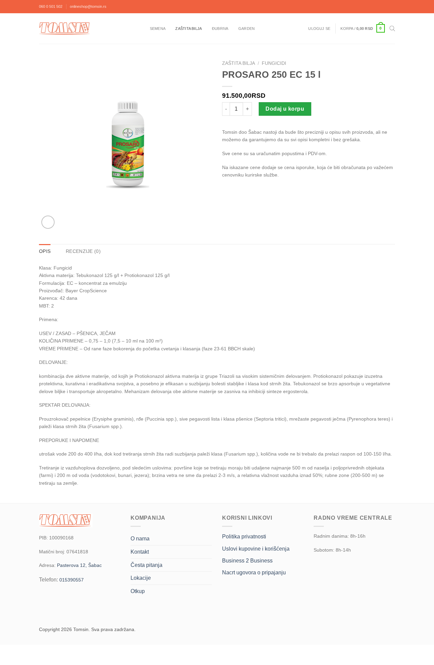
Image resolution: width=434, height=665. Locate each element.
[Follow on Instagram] (389, 6)
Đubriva (220, 28)
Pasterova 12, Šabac (79, 565)
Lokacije (141, 578)
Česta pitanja (146, 565)
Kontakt (140, 552)
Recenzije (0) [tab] (83, 251)
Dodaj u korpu (284, 109)
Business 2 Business (247, 561)
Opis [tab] (45, 251)
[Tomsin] (65, 28)
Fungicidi (274, 63)
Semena (157, 28)
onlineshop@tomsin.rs (88, 6)
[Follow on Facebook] (378, 6)
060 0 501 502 (50, 6)
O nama (140, 538)
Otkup (138, 591)
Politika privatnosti (244, 536)
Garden (246, 28)
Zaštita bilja (188, 28)
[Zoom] (48, 222)
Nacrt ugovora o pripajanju (254, 572)
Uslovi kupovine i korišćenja (256, 549)
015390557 (71, 580)
